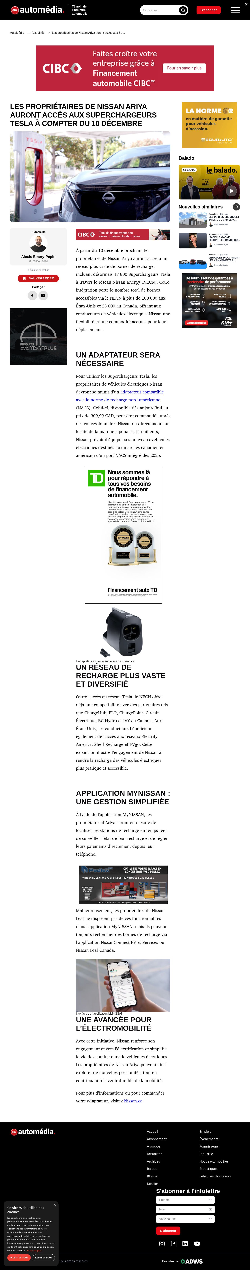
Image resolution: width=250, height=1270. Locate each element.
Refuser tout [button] (43, 1257)
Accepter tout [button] (19, 1257)
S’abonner (155, 648)
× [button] (54, 1205)
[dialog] (31, 1233)
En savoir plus (34, 1250)
